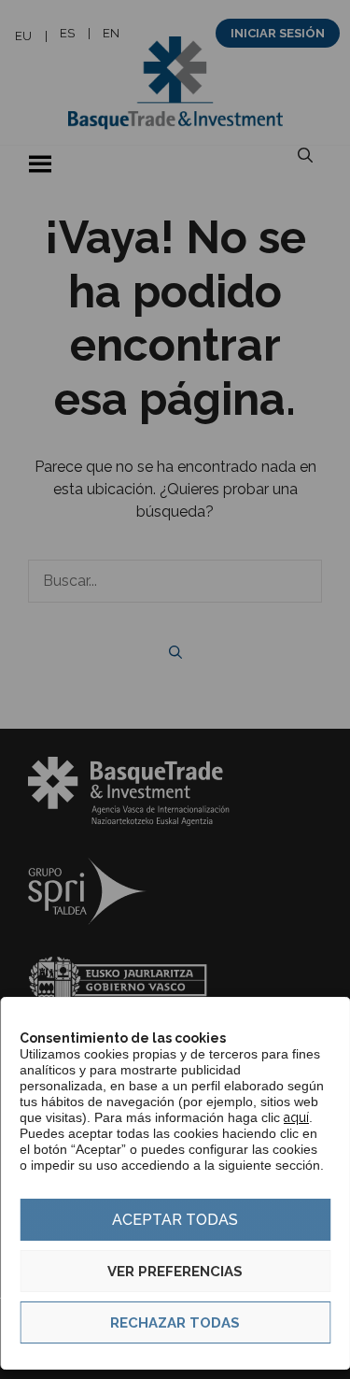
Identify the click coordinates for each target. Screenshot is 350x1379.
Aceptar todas (175, 1220)
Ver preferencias (175, 1271)
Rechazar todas (175, 1323)
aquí (296, 1117)
